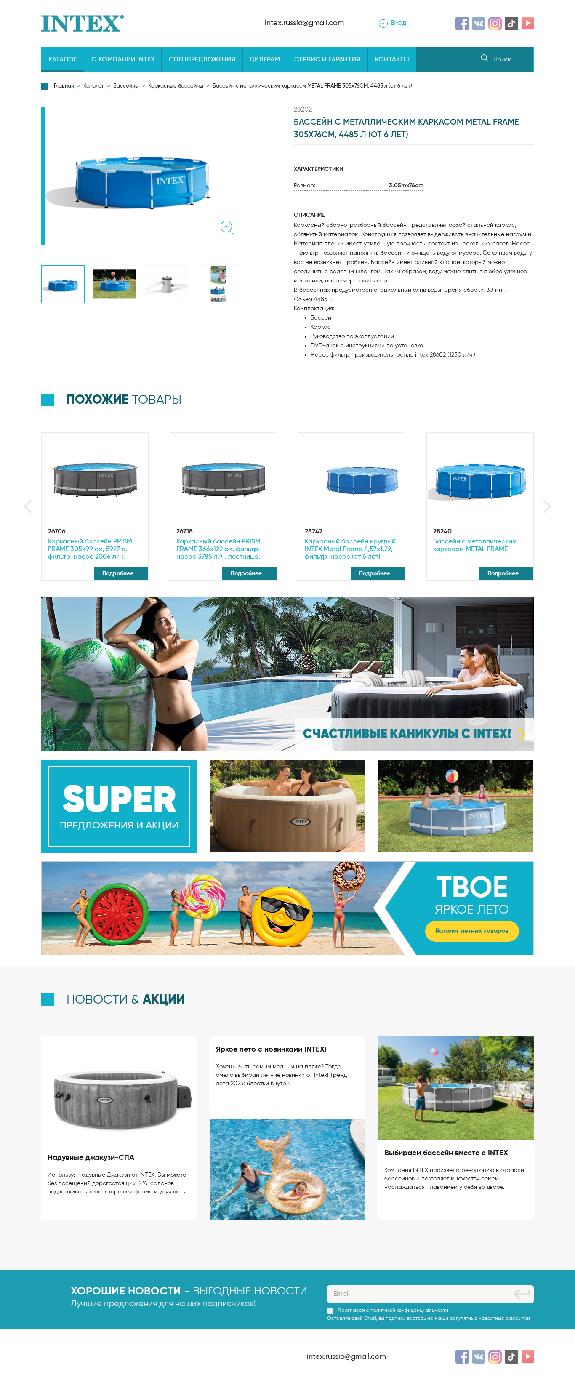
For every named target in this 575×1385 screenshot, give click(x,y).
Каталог (62, 59)
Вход (398, 23)
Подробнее (118, 574)
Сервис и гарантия (327, 59)
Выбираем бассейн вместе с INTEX (446, 1153)
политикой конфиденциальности (409, 1310)
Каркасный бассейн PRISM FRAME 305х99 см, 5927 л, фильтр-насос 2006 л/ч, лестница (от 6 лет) (90, 549)
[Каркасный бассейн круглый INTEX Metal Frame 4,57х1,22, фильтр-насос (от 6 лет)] (351, 479)
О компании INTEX (122, 59)
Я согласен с (393, 1310)
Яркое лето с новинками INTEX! (271, 1049)
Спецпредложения (202, 59)
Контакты (392, 59)
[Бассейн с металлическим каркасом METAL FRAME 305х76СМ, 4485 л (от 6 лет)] (63, 284)
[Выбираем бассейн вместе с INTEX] (456, 1088)
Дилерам (265, 59)
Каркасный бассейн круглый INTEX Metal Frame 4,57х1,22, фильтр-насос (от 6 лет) (350, 549)
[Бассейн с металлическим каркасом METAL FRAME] (480, 479)
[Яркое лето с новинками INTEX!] (287, 1169)
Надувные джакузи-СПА (91, 1157)
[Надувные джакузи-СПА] (119, 1090)
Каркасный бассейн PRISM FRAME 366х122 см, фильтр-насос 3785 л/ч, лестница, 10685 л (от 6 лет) (218, 549)
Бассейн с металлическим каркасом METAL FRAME (474, 545)
